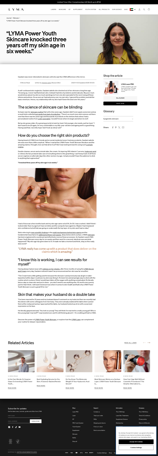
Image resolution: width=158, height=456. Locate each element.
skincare (91, 235)
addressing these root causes (50, 235)
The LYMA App (120, 412)
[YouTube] (19, 427)
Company (141, 408)
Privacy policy (143, 419)
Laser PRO (75, 412)
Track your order (98, 415)
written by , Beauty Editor (48, 83)
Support (96, 408)
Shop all (74, 441)
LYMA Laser (76, 319)
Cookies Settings (102, 453)
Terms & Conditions (144, 415)
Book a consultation (99, 430)
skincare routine (37, 112)
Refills (74, 438)
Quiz (126, 9)
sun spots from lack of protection (47, 114)
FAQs (95, 419)
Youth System (76, 427)
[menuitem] (77, 425)
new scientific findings (39, 232)
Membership (119, 423)
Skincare (74, 434)
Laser (74, 415)
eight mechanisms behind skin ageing (67, 232)
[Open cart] (149, 9)
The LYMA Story (143, 412)
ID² (73, 419)
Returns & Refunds (144, 423)
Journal (8, 18)
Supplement (75, 430)
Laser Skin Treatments (122, 415)
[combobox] (133, 9)
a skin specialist (44, 119)
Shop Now (120, 103)
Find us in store (98, 427)
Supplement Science (122, 419)
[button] (118, 118)
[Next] (148, 343)
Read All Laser (130, 343)
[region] (136, 440)
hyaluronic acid (90, 151)
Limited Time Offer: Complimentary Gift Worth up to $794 (79, 2)
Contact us (97, 412)
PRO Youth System (77, 423)
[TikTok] (16, 427)
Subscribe (36, 421)
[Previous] (144, 343)
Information (119, 408)
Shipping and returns (100, 423)
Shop (73, 408)
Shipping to (12, 452)
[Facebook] (12, 427)
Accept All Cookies (136, 442)
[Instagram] (9, 427)
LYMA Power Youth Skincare (45, 319)
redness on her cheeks (51, 269)
